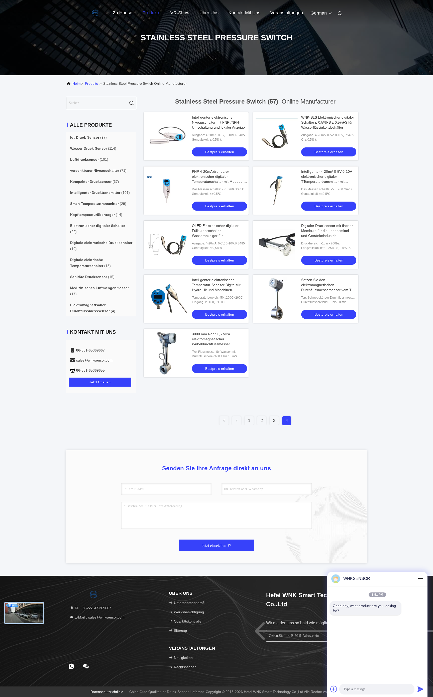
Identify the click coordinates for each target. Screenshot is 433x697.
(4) (92, 308)
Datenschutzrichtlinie (106, 692)
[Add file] (333, 688)
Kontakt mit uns (244, 12)
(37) (94, 182)
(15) (92, 277)
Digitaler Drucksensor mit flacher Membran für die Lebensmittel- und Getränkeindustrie (327, 231)
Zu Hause (122, 12)
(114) (93, 148)
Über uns (209, 12)
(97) (88, 137)
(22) (97, 229)
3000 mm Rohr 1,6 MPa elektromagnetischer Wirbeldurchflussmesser (211, 339)
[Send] (420, 688)
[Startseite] (86, 13)
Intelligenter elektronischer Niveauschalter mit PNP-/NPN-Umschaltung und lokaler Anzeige (218, 122)
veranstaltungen (286, 12)
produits (91, 83)
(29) (98, 204)
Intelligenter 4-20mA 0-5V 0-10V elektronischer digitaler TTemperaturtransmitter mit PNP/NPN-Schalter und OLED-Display (326, 181)
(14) (96, 215)
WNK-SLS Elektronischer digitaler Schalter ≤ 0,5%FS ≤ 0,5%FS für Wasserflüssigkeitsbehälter (327, 122)
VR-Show (179, 12)
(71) (98, 170)
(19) (101, 246)
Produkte (151, 12)
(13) (90, 263)
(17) (99, 291)
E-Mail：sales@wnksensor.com (99, 617)
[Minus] (420, 579)
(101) (89, 159)
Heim (76, 83)
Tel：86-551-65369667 (92, 608)
